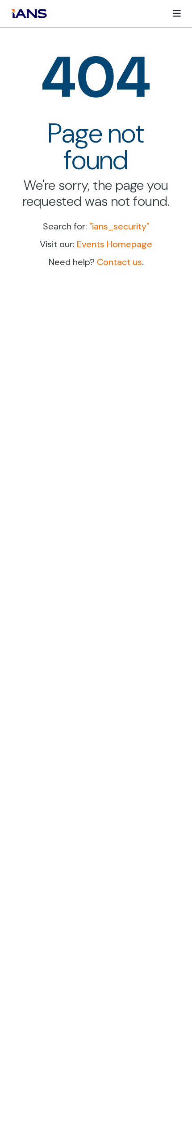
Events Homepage (114, 244)
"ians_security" (119, 226)
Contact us (119, 262)
